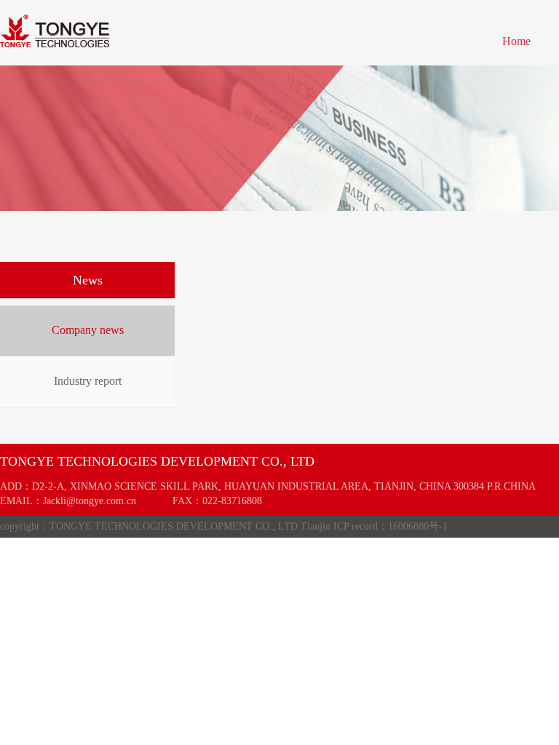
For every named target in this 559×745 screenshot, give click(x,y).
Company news (88, 330)
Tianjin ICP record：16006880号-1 (374, 526)
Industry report (88, 381)
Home (516, 41)
